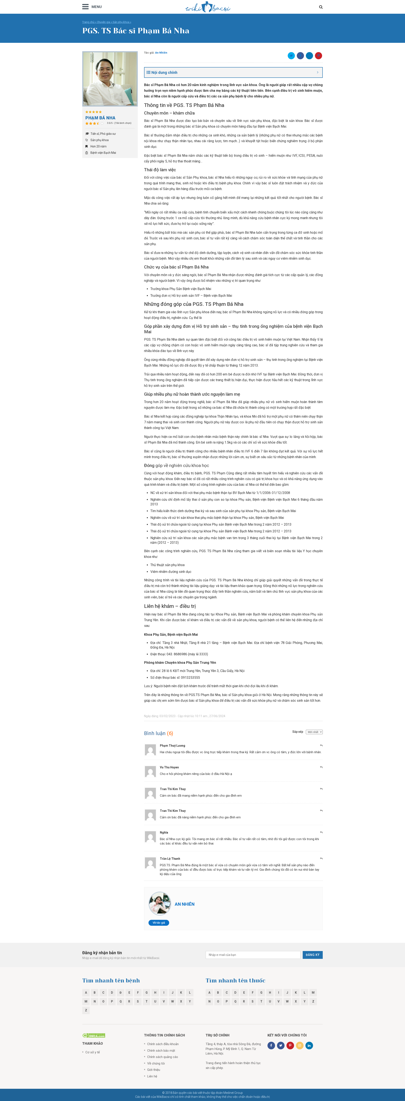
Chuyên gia (103, 22)
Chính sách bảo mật (161, 1050)
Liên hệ (152, 1076)
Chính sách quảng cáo (162, 1057)
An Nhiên (161, 52)
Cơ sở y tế (92, 1052)
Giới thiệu (153, 1070)
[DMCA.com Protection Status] (93, 1035)
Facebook (300, 55)
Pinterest (318, 55)
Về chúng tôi (156, 1063)
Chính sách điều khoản (163, 1044)
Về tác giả (159, 922)
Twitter (291, 55)
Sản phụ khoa (121, 22)
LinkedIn (309, 55)
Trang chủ (88, 22)
